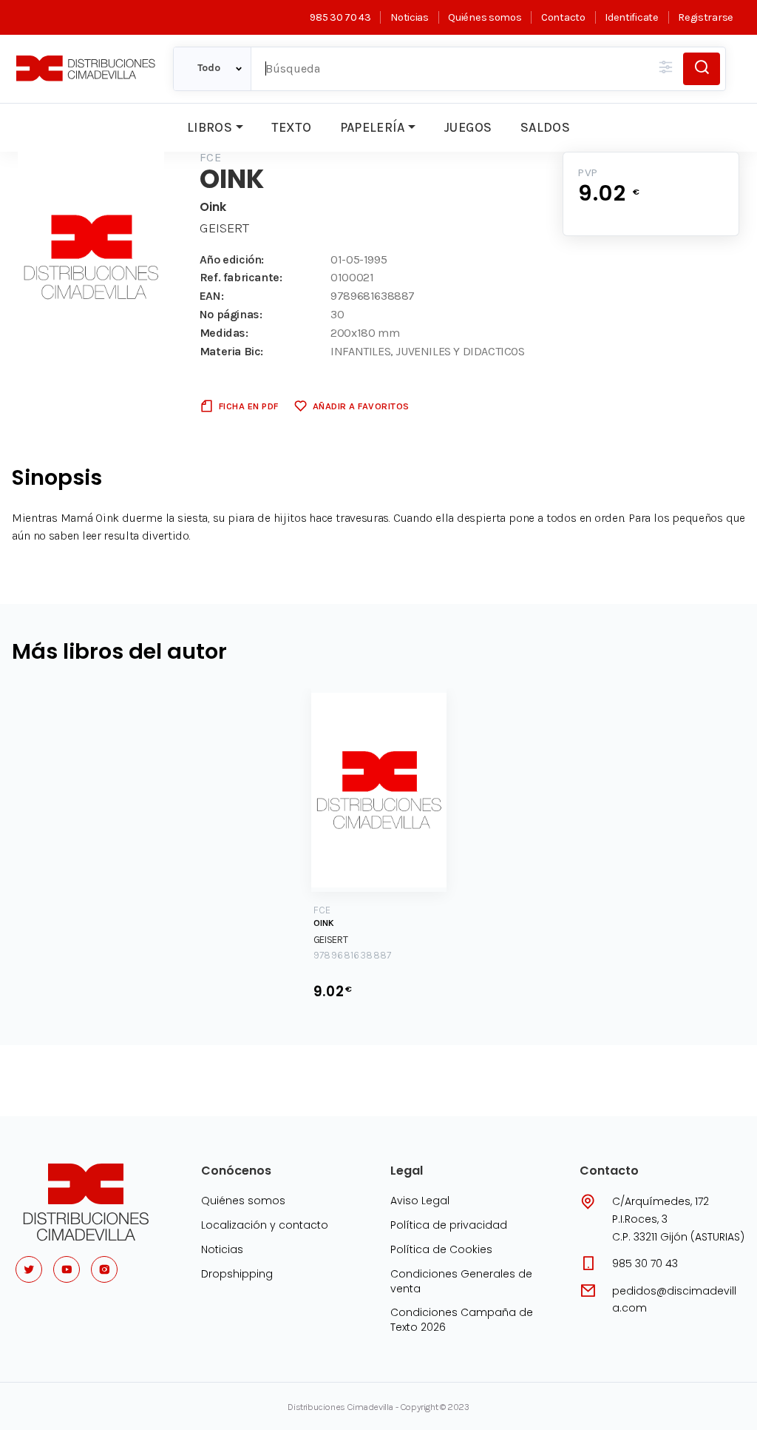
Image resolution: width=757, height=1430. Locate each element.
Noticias (409, 17)
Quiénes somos (484, 17)
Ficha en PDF (249, 406)
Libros (209, 127)
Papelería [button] (372, 127)
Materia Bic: (231, 351)
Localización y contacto (264, 1225)
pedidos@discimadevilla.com (674, 1299)
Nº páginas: (231, 314)
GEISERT (224, 228)
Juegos (468, 127)
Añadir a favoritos (361, 406)
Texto (291, 127)
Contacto (563, 17)
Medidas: (224, 333)
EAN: (211, 296)
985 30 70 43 (340, 17)
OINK (323, 923)
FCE (210, 157)
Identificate (631, 17)
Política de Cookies (441, 1249)
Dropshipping (237, 1273)
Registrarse (705, 17)
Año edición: (232, 259)
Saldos (545, 127)
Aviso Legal (419, 1200)
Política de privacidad (448, 1225)
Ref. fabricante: (241, 277)
